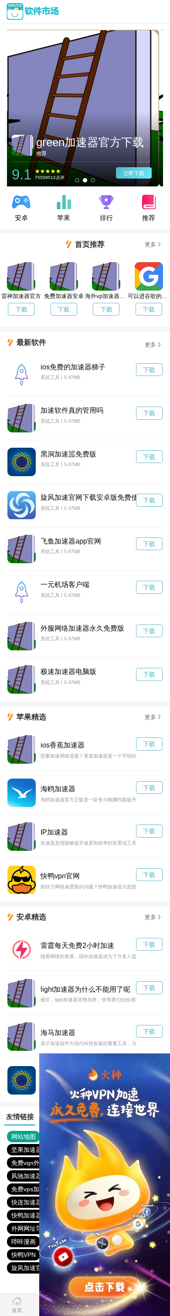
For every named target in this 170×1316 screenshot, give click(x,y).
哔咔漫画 (23, 1241)
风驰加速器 (26, 1175)
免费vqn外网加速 (34, 1162)
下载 (21, 309)
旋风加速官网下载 (35, 1267)
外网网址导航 (29, 1228)
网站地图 (23, 1136)
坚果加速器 (26, 1149)
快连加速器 (26, 1202)
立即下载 (137, 173)
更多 (150, 244)
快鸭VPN (23, 1254)
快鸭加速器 (26, 1215)
